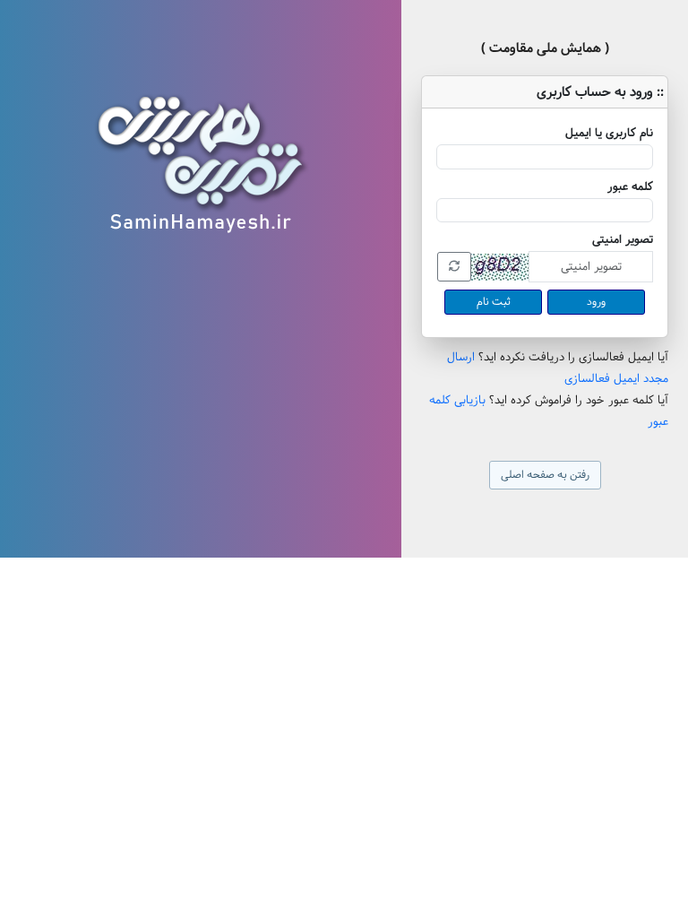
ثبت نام (494, 301)
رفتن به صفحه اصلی (545, 474)
